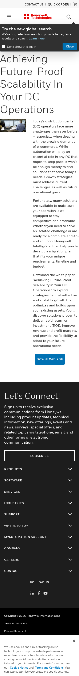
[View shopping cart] (75, 4)
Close (70, 46)
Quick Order (58, 4)
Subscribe (39, 456)
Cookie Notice (19, 667)
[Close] (74, 640)
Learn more (37, 38)
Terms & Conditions (16, 623)
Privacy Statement (15, 631)
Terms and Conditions (49, 667)
